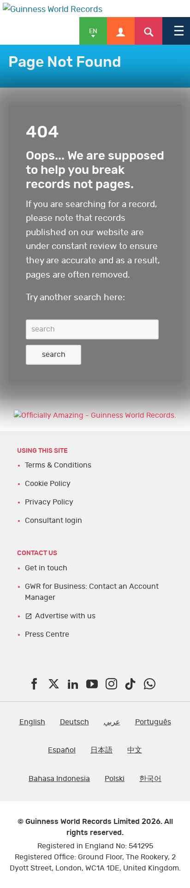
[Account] (121, 31)
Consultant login (53, 520)
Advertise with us (65, 616)
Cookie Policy (48, 483)
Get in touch (46, 568)
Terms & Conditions (58, 465)
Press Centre (47, 634)
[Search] (148, 31)
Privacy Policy (49, 502)
